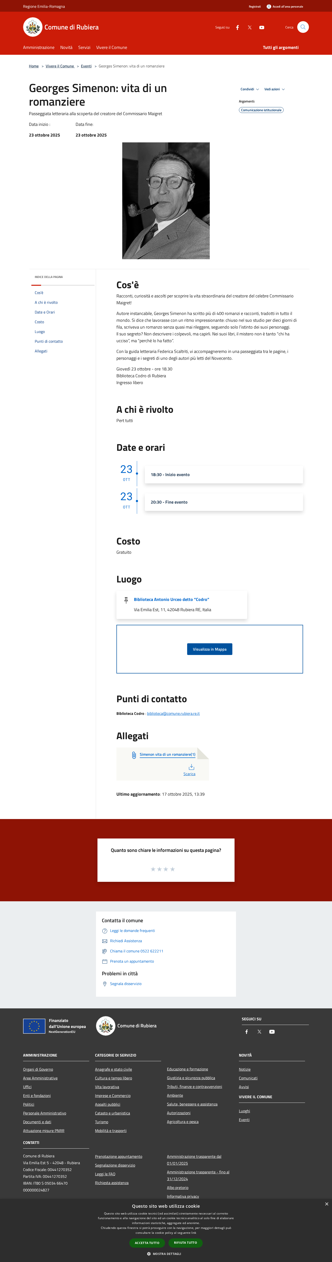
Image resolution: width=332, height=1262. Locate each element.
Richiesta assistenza (112, 1183)
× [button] (326, 1204)
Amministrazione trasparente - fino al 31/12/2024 (198, 1175)
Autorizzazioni (179, 1113)
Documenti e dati (37, 1122)
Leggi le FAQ (105, 1174)
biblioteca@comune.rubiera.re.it (173, 713)
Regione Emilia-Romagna (44, 6)
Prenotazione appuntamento (118, 1156)
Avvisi (244, 1087)
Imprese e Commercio (113, 1095)
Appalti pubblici (107, 1104)
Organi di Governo (38, 1069)
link (193, 1233)
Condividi (248, 89)
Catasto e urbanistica (112, 1113)
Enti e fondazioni (37, 1095)
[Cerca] (303, 27)
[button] (166, 1253)
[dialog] (166, 1230)
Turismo (101, 1122)
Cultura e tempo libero (113, 1078)
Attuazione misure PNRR (43, 1130)
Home (34, 66)
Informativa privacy (183, 1196)
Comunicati (248, 1078)
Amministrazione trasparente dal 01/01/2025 (194, 1159)
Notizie (245, 1069)
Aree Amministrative (40, 1078)
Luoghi (244, 1111)
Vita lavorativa (107, 1087)
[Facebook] (235, 27)
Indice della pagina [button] (49, 277)
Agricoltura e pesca (183, 1121)
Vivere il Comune (60, 66)
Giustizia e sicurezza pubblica (191, 1078)
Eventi (86, 66)
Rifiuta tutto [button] (185, 1243)
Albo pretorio (177, 1187)
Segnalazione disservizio (115, 1165)
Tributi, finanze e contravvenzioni (194, 1086)
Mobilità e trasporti (111, 1130)
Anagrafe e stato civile (113, 1069)
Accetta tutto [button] (147, 1243)
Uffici (27, 1087)
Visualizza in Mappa (210, 649)
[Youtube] (260, 27)
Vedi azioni (272, 89)
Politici (28, 1104)
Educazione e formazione (187, 1069)
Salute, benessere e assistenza (192, 1104)
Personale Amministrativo (44, 1113)
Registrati (255, 6)
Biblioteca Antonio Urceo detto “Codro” (171, 599)
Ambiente (175, 1095)
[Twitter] (248, 27)
